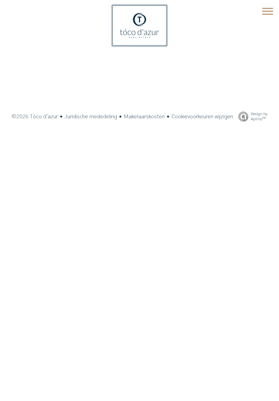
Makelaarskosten (144, 116)
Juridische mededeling (91, 116)
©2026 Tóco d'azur (35, 116)
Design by (259, 116)
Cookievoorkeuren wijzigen (202, 116)
